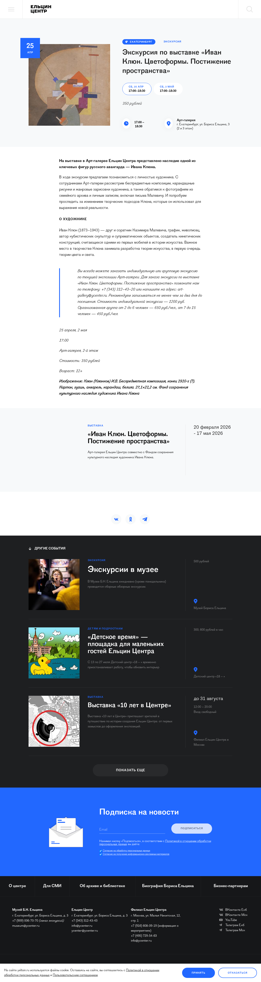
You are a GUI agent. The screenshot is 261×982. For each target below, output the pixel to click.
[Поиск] (249, 9)
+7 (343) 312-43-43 (84, 921)
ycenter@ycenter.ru (85, 931)
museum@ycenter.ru (26, 926)
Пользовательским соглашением (75, 975)
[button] (116, 520)
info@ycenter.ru (82, 926)
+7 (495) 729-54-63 (144, 936)
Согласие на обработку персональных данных (126, 851)
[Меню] (11, 9)
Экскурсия (172, 42)
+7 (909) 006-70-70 (25, 921)
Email (103, 830)
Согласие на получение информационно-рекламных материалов (136, 855)
